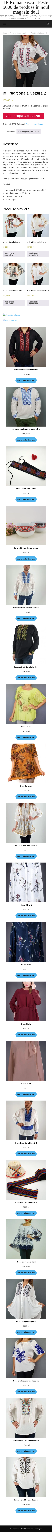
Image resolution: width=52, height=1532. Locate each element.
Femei (12, 33)
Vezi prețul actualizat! (23, 116)
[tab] (10, 131)
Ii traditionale (22, 33)
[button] (48, 24)
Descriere (10, 132)
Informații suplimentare (28, 132)
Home (5, 33)
